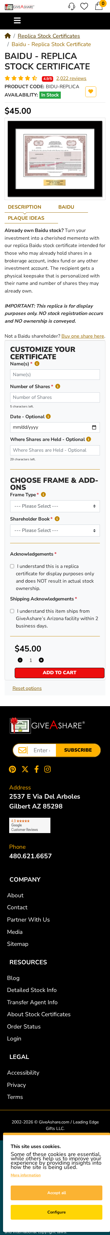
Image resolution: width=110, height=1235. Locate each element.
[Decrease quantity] (20, 660)
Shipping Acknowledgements (42, 599)
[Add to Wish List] (90, 91)
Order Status (24, 1027)
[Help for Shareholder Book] (57, 519)
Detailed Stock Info (32, 990)
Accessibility (23, 1073)
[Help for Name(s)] (37, 364)
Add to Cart (59, 672)
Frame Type (23, 494)
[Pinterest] (11, 769)
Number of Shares (30, 386)
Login (14, 1039)
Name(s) (19, 363)
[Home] (8, 36)
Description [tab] (24, 207)
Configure (56, 1212)
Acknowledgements (31, 554)
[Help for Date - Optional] (48, 416)
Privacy (16, 1085)
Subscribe (78, 750)
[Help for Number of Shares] (57, 386)
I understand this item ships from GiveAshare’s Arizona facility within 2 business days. (57, 618)
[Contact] (71, 6)
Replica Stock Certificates (49, 36)
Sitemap (17, 944)
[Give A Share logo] (20, 7)
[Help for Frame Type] (43, 495)
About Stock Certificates (39, 1014)
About (15, 895)
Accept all (56, 1193)
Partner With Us (28, 920)
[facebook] (36, 769)
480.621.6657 (30, 856)
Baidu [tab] (66, 207)
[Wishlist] (84, 6)
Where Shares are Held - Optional (47, 439)
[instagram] (49, 769)
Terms (15, 1097)
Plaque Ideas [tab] (26, 218)
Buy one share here (82, 336)
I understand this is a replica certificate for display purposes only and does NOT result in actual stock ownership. (55, 577)
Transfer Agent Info (32, 1002)
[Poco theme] (47, 726)
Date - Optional (27, 416)
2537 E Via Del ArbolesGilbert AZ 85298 (44, 801)
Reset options (27, 688)
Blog (13, 978)
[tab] (30, 207)
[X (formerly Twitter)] (25, 769)
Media (15, 932)
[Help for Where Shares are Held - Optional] (88, 439)
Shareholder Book (30, 519)
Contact (17, 907)
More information (26, 1175)
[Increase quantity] (41, 660)
